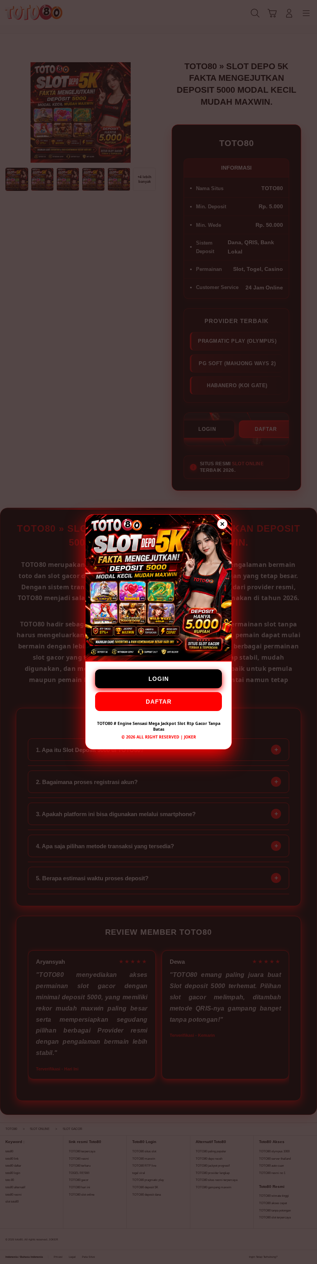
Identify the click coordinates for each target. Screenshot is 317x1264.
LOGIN (158, 678)
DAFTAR (159, 701)
